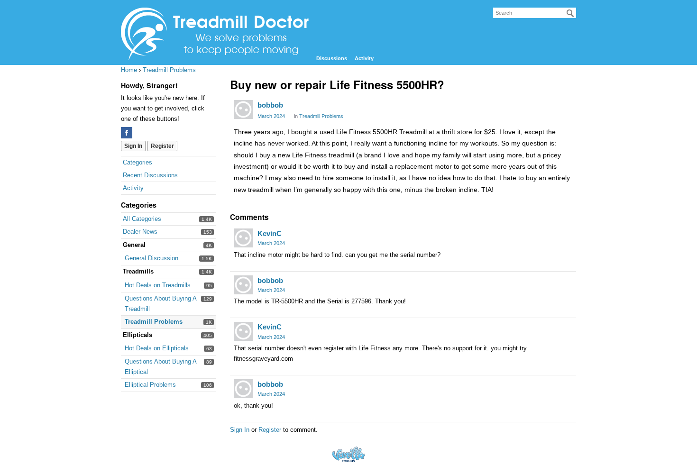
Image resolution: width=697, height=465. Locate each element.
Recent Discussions (150, 175)
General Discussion (151, 258)
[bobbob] (243, 109)
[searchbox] (534, 13)
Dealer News (140, 231)
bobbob (270, 105)
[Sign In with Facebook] (126, 132)
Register (162, 146)
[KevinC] (243, 237)
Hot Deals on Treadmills (158, 285)
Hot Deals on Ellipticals (157, 348)
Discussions (331, 58)
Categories (137, 162)
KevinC (269, 233)
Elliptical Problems (150, 384)
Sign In (133, 146)
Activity (364, 58)
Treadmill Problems (154, 321)
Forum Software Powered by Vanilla (348, 454)
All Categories (142, 218)
